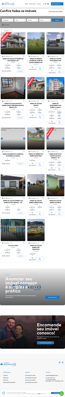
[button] (8, 20)
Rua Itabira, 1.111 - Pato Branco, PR (54, 381)
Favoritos (5, 380)
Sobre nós (5, 377)
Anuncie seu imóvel (30, 380)
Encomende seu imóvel (45, 342)
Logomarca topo (18, 3)
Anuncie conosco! (52, 297)
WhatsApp (61, 392)
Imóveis (39, 3)
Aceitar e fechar (57, 393)
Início (26, 3)
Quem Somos (32, 3)
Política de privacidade (9, 382)
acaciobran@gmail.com (52, 375)
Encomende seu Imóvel (31, 382)
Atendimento (57, 3)
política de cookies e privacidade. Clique (32, 393)
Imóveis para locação (30, 377)
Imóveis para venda (30, 375)
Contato (5, 375)
